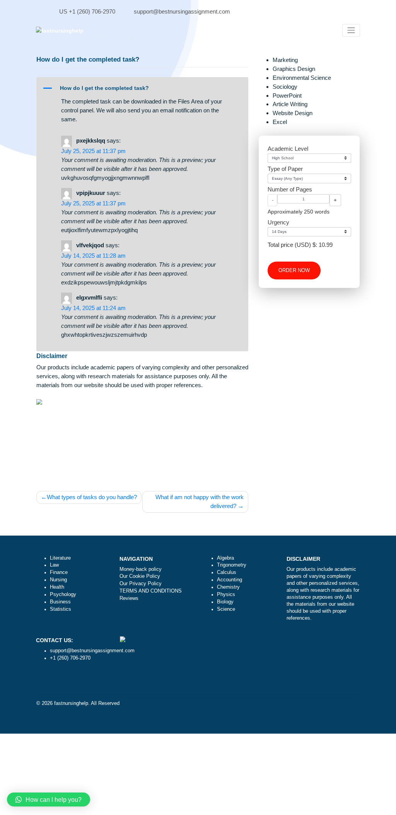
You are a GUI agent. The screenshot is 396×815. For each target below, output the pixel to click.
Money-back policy (140, 569)
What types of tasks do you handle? (92, 497)
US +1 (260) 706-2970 (87, 11)
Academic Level (288, 148)
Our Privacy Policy (140, 583)
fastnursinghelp (71, 703)
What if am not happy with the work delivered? (199, 501)
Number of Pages (290, 189)
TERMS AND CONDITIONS (150, 591)
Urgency (278, 222)
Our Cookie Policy (139, 576)
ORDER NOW (294, 270)
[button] (142, 88)
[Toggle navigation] (351, 30)
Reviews (128, 598)
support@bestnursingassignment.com (182, 11)
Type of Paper (285, 168)
